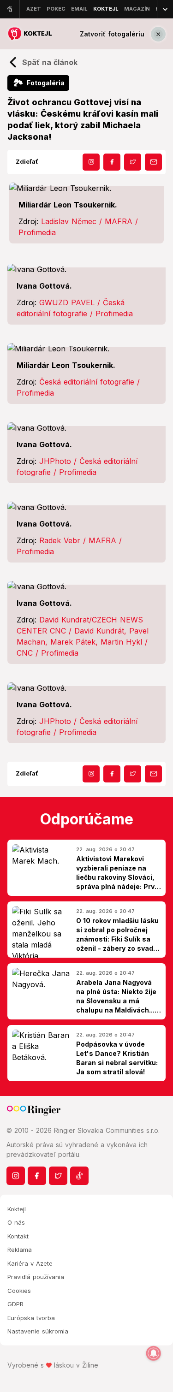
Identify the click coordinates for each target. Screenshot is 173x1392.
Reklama (19, 1249)
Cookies (19, 1290)
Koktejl (16, 1209)
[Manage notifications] (153, 1353)
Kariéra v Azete (30, 1263)
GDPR (15, 1304)
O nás (16, 1222)
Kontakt (18, 1236)
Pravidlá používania (35, 1276)
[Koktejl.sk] (29, 34)
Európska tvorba (31, 1317)
